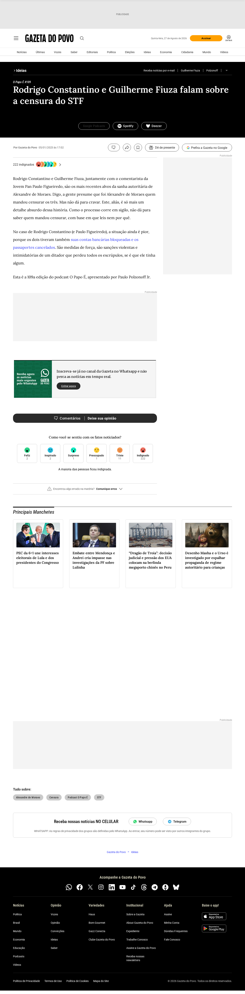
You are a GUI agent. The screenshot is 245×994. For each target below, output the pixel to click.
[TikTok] (133, 887)
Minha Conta (171, 922)
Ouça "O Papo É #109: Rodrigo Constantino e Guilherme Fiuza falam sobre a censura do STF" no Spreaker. (122, 112)
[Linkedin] (112, 887)
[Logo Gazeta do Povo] (49, 38)
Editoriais (92, 52)
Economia (166, 52)
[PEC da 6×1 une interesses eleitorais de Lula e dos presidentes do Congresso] (38, 535)
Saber (74, 52)
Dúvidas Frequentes (176, 931)
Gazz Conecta (97, 931)
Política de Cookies (77, 981)
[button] (85, 490)
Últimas (40, 52)
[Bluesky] (176, 887)
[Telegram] (155, 887)
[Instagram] (101, 887)
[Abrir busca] (82, 38)
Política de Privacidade (26, 981)
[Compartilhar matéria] (127, 147)
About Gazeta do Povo (139, 922)
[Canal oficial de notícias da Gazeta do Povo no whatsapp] (69, 887)
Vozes (57, 52)
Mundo (207, 52)
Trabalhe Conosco (137, 939)
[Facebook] (80, 887)
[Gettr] (165, 887)
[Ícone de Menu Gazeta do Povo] (16, 38)
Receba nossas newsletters (135, 958)
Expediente (132, 931)
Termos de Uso (53, 981)
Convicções (57, 931)
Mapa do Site (101, 981)
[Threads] (144, 887)
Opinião (55, 922)
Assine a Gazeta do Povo (141, 947)
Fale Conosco (172, 939)
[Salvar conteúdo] (138, 147)
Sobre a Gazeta (135, 914)
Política (111, 52)
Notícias (22, 52)
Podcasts (18, 956)
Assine (168, 914)
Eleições (130, 52)
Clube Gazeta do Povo (102, 939)
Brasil (16, 922)
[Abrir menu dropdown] (226, 70)
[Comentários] (114, 147)
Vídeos (224, 52)
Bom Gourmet (97, 922)
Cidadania (187, 52)
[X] (90, 887)
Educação (19, 947)
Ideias (147, 52)
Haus (92, 914)
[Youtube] (122, 887)
